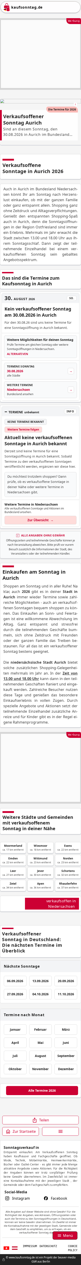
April (15, 1042)
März (66, 1029)
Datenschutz (48, 1246)
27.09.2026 (15, 994)
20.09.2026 (66, 981)
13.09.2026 (40, 981)
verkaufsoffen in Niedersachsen (61, 903)
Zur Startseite (24, 1131)
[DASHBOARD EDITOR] (1, 1259)
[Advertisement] (40, 54)
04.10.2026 (40, 994)
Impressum (30, 1246)
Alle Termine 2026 (42, 1090)
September (65, 1056)
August (40, 1056)
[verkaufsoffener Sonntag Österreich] (15, 1248)
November (40, 1069)
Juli (15, 1056)
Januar (15, 1029)
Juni (66, 1042)
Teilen (44, 1120)
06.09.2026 (15, 981)
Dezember (66, 1069)
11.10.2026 (66, 994)
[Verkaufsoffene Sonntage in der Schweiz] (6, 1248)
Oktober (15, 1069)
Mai (40, 1042)
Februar (40, 1029)
